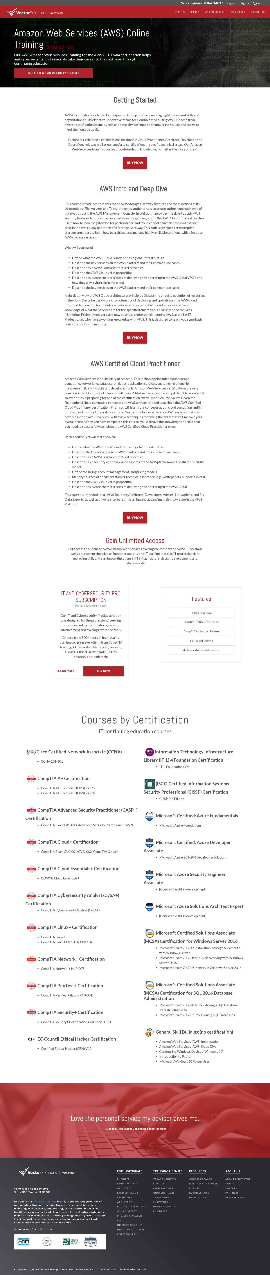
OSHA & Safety (127, 1211)
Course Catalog (200, 1179)
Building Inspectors (131, 1206)
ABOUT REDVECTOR (238, 1179)
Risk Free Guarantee (203, 1183)
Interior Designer (130, 1225)
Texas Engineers (164, 1179)
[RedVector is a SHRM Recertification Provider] (92, 1242)
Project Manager (129, 1215)
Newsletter (197, 1197)
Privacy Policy (84, 1269)
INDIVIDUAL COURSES (131, 1229)
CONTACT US (233, 1183)
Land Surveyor (127, 1192)
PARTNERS (232, 1192)
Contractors (127, 1183)
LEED (120, 1220)
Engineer (123, 1179)
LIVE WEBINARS (127, 1234)
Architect (124, 1188)
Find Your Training (186, 12)
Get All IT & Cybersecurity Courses (53, 73)
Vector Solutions (44, 1201)
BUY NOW (135, 163)
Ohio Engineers (163, 1192)
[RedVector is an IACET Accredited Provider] (27, 1242)
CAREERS (231, 1188)
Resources (236, 12)
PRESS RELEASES (235, 1197)
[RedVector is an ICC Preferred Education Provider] (70, 1241)
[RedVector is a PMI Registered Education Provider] (49, 1242)
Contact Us (258, 12)
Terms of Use (107, 1269)
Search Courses (214, 12)
